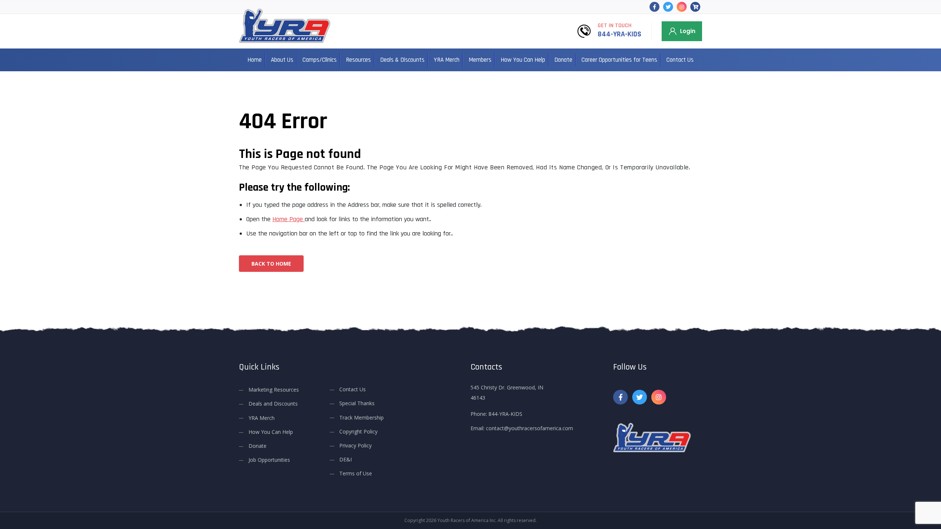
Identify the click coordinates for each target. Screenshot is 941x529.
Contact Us (680, 60)
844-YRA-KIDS (619, 34)
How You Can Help (523, 60)
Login (687, 31)
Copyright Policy (358, 431)
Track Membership (361, 417)
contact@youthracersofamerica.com (529, 428)
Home (254, 60)
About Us (282, 60)
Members (480, 60)
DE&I (345, 459)
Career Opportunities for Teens (619, 60)
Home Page (288, 219)
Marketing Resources (273, 389)
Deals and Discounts (273, 403)
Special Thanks (357, 403)
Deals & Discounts (402, 60)
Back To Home (271, 263)
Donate (563, 60)
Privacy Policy (355, 445)
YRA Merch (446, 60)
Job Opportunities (269, 459)
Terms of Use (355, 473)
